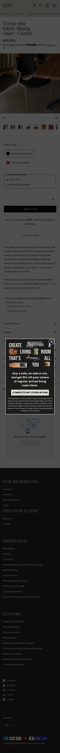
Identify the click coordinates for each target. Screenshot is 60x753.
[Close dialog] (51, 341)
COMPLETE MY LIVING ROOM (30, 392)
